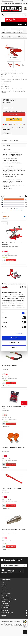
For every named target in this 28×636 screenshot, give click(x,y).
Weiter (23, 65)
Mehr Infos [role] (4, 140)
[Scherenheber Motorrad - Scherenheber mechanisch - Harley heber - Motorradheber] (14, 233)
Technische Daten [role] (14, 140)
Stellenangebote (6, 607)
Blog (13, 3)
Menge (4, 105)
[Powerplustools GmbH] (11, 9)
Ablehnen (14, 347)
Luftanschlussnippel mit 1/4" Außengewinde (13, 529)
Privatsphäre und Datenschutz (9, 599)
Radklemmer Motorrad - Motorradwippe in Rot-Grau (13, 284)
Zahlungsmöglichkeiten (7, 593)
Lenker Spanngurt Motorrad (9, 365)
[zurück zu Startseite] (2, 29)
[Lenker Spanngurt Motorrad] (14, 356)
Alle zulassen (14, 337)
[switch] (24, 317)
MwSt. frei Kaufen (6, 601)
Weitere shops (18, 3)
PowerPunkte (6, 129)
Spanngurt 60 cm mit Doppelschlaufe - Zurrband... (12, 489)
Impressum (4, 591)
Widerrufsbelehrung (7, 597)
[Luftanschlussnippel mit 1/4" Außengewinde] (14, 520)
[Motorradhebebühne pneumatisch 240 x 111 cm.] (10, 64)
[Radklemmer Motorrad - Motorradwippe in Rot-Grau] (14, 274)
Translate (24, 0)
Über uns (9, 3)
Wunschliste (7, 133)
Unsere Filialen (5, 590)
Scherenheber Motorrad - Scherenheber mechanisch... (12, 243)
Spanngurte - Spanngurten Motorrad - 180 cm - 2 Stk (14, 407)
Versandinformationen (7, 588)
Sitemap (18, 621)
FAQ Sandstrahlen (6, 605)
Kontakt (5, 3)
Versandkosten (8, 102)
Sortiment (21, 24)
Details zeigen (19, 333)
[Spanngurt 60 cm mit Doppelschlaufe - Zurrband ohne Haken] (14, 479)
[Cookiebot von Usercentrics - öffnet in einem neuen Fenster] (20, 287)
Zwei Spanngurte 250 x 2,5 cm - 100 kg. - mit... (13, 447)
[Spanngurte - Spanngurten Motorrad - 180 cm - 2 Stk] (14, 397)
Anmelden (24, 3)
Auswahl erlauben (14, 342)
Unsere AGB (5, 595)
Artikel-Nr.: (4, 71)
